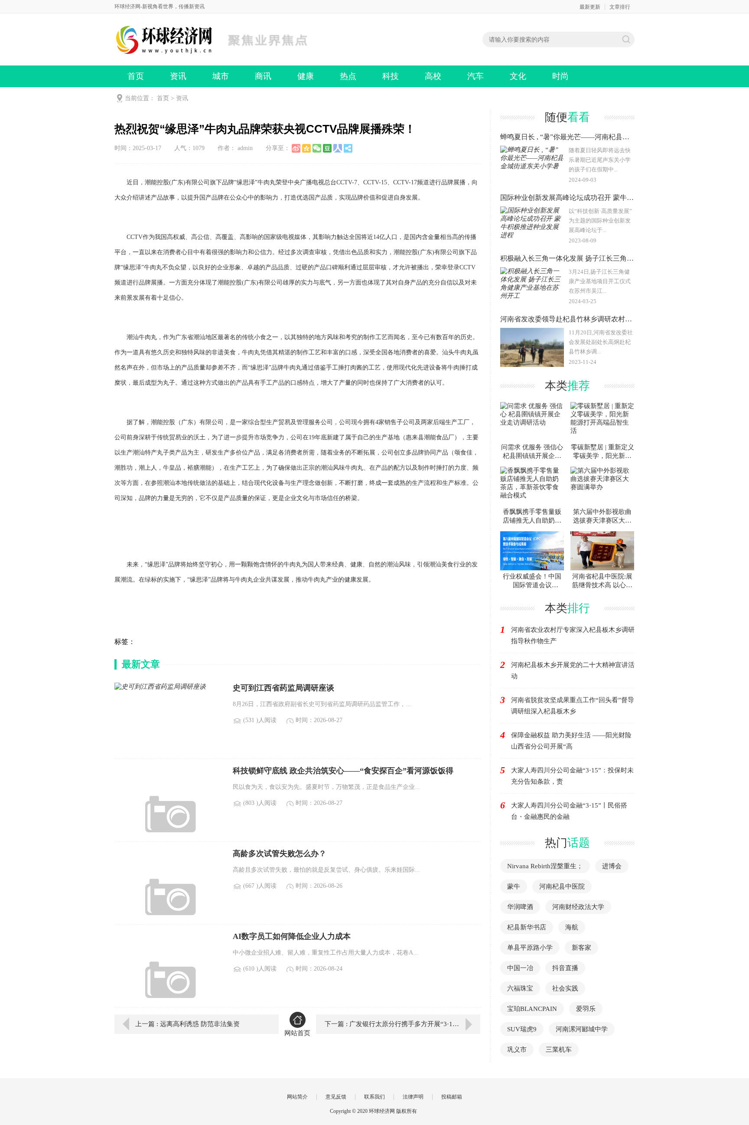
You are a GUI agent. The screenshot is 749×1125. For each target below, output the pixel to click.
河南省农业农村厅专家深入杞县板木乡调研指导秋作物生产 (573, 635)
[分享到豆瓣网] (327, 148)
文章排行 (619, 7)
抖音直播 (565, 968)
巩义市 (517, 1049)
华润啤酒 (520, 906)
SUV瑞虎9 (522, 1029)
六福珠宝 (520, 988)
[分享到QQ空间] (306, 148)
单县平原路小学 (530, 947)
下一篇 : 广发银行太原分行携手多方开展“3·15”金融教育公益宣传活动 (402, 1023)
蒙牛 (513, 886)
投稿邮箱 (451, 1097)
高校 (433, 76)
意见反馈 (336, 1097)
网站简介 (297, 1097)
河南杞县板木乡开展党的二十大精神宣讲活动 (573, 670)
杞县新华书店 (526, 927)
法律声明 (413, 1097)
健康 (305, 76)
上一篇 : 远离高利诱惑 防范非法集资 (187, 1023)
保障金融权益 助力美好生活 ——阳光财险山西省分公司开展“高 (571, 741)
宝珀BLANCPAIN (532, 1008)
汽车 (475, 76)
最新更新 (590, 7)
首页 (135, 76)
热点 (348, 76)
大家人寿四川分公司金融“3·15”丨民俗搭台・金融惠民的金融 (569, 811)
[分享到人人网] (337, 148)
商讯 (263, 76)
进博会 (612, 866)
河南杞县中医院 (562, 886)
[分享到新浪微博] (296, 148)
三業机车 (559, 1049)
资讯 (178, 76)
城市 (220, 76)
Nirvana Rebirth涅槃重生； (545, 866)
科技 (390, 76)
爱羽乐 (586, 1008)
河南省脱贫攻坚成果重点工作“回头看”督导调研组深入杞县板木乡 (572, 706)
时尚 (560, 76)
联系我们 (374, 1097)
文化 (518, 76)
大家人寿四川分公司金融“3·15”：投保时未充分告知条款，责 (572, 776)
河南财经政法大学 (578, 906)
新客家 (581, 947)
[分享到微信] (317, 148)
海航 (571, 927)
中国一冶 (520, 968)
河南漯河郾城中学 (582, 1029)
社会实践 (565, 988)
